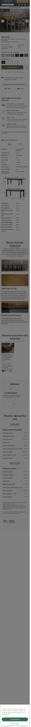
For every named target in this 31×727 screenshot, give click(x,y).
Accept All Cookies (14, 719)
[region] (15, 715)
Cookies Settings (15, 724)
